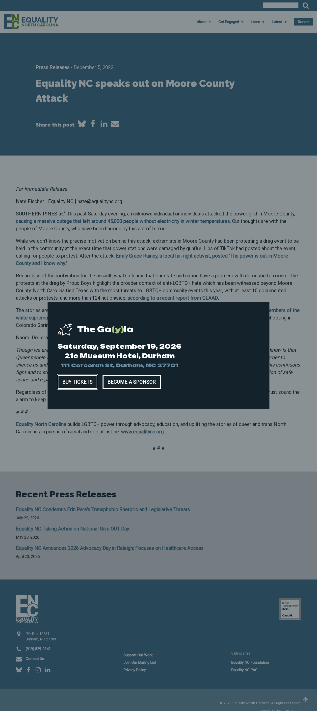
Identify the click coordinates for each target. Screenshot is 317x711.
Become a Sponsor (131, 382)
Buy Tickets (77, 382)
